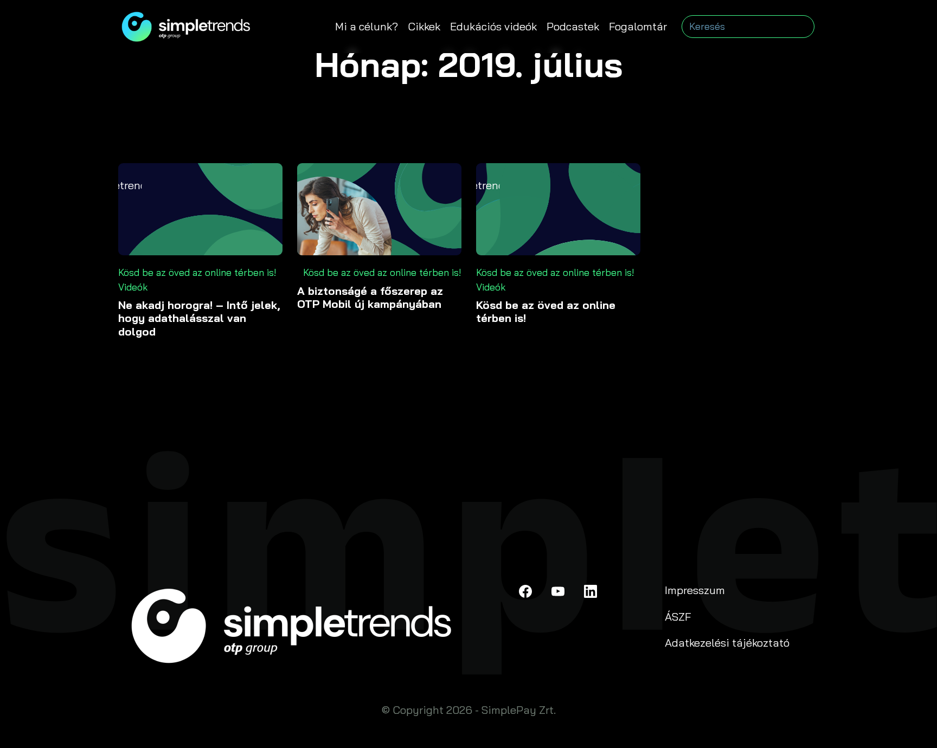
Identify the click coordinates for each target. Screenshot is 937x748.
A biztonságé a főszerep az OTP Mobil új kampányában (370, 298)
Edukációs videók (493, 26)
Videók (132, 287)
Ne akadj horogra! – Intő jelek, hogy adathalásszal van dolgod (199, 318)
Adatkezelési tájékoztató (727, 642)
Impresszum (695, 590)
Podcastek (573, 26)
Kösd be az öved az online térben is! (197, 272)
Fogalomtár (638, 26)
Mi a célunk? (366, 26)
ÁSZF (678, 616)
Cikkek (424, 26)
